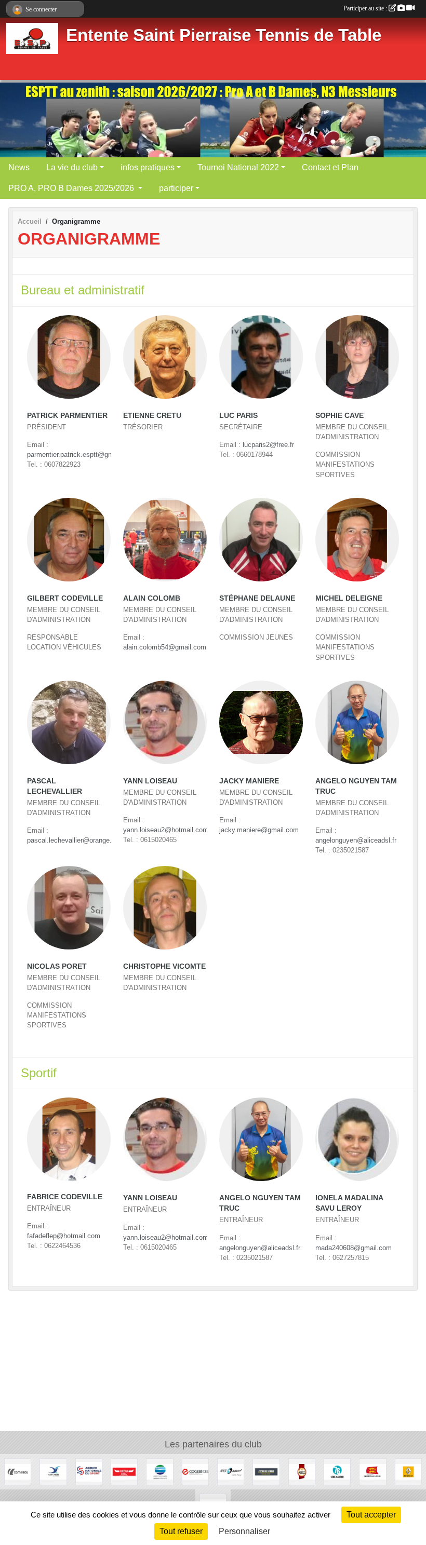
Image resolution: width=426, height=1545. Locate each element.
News (19, 167)
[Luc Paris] (261, 357)
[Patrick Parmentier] (69, 357)
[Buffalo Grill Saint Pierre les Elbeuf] (124, 1471)
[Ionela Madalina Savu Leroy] (357, 1139)
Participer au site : (366, 8)
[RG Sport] (230, 1471)
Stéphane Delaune (257, 598)
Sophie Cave (339, 415)
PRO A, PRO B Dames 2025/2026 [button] (72, 188)
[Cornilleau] (17, 1471)
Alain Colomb (151, 598)
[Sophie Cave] (357, 357)
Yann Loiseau (150, 781)
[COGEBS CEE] (195, 1471)
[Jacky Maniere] (261, 722)
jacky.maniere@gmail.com (259, 830)
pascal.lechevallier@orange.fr (71, 840)
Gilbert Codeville (65, 598)
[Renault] (408, 1471)
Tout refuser (181, 1531)
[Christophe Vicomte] (165, 908)
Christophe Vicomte (164, 966)
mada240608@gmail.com (353, 1248)
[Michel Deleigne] (357, 539)
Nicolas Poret (57, 966)
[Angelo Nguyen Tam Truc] (357, 722)
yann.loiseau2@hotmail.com (165, 830)
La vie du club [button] (72, 167)
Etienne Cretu (152, 415)
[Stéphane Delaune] (261, 539)
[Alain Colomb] (165, 539)
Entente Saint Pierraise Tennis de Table (223, 35)
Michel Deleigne (348, 598)
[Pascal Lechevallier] (69, 722)
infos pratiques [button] (148, 167)
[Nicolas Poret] (69, 908)
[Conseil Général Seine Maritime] (337, 1471)
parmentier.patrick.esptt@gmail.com (81, 454)
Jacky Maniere (249, 781)
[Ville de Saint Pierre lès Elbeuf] (52, 1471)
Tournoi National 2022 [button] (238, 167)
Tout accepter (371, 1514)
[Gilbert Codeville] (69, 539)
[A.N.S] (88, 1471)
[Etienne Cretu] (165, 357)
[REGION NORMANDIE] (372, 1471)
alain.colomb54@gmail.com (164, 647)
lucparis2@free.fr (268, 445)
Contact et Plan (330, 167)
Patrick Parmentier (67, 415)
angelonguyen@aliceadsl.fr (355, 840)
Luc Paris (238, 415)
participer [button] (176, 188)
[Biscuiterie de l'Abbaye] (301, 1471)
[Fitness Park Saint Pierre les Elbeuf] (265, 1471)
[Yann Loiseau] (165, 722)
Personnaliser (244, 1531)
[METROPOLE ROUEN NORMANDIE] (159, 1471)
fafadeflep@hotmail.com (63, 1236)
